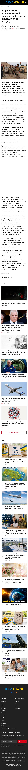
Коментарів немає (21, 28)
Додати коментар (14, 432)
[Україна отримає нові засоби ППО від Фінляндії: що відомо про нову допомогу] (14, 641)
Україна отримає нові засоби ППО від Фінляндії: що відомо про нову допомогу (15, 651)
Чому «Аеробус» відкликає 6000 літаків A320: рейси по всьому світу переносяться (13, 400)
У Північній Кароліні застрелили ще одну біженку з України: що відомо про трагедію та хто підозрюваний (13, 352)
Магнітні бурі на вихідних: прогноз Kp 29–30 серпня (13, 605)
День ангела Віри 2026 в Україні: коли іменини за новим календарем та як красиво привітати (15, 581)
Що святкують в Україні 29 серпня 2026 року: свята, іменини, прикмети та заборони (15, 628)
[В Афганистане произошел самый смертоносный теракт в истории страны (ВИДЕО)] (14, 70)
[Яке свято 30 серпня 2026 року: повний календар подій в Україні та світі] (14, 450)
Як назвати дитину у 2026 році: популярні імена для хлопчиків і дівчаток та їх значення (15, 675)
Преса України (13, 754)
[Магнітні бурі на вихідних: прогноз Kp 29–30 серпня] (14, 595)
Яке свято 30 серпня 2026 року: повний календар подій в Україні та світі (15, 461)
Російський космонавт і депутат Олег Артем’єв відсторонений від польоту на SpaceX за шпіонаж (13, 376)
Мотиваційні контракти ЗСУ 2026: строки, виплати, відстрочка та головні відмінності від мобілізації (15, 532)
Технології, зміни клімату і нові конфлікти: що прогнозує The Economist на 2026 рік (13, 423)
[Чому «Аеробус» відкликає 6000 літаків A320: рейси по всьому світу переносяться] (14, 389)
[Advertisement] (14, 45)
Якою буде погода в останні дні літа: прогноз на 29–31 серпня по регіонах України (15, 484)
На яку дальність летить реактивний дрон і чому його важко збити (14, 508)
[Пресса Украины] (14, 2)
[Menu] (2, 2)
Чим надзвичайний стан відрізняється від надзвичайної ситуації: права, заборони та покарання (14, 556)
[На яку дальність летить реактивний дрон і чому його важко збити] (14, 498)
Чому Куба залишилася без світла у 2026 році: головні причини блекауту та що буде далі (13, 303)
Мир (13, 28)
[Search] (26, 2)
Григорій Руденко (9, 26)
